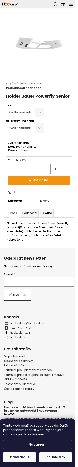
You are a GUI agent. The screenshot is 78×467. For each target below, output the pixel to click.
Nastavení (38, 444)
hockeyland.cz (20, 333)
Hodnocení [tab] (29, 213)
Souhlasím (55, 457)
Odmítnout (19, 457)
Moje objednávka (16, 356)
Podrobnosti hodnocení (24, 88)
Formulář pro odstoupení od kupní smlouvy (34, 375)
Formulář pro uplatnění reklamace (28, 370)
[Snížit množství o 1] (46, 169)
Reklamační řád (15, 365)
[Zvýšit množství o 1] (65, 169)
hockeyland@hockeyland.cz (29, 323)
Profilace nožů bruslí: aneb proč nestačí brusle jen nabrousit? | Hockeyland (34, 409)
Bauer (25, 150)
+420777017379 (21, 328)
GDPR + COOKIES (15, 379)
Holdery (44, 201)
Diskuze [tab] (47, 213)
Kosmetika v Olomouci (20, 384)
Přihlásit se (17, 295)
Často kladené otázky (19, 389)
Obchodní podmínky (18, 361)
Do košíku (41, 180)
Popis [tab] (14, 213)
